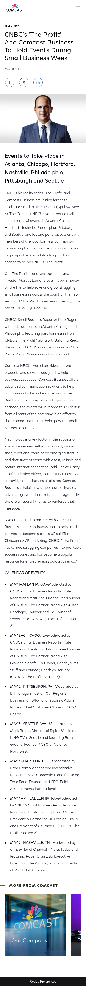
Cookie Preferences (43, 981)
